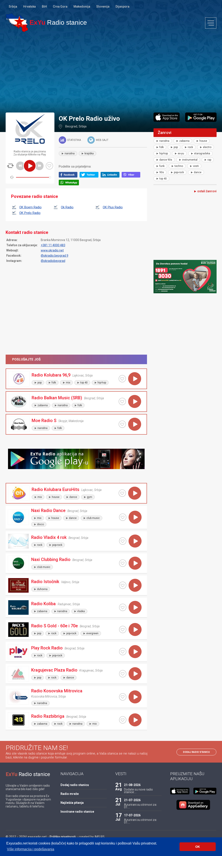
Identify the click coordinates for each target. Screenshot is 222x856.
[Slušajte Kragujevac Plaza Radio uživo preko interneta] (135, 673)
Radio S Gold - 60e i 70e (54, 625)
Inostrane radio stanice (77, 811)
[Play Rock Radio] (18, 651)
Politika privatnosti (63, 837)
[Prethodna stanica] (20, 165)
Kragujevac (86, 670)
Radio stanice (58, 22)
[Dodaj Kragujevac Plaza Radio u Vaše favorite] (122, 673)
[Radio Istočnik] (18, 585)
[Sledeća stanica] (39, 165)
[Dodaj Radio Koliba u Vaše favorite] (122, 607)
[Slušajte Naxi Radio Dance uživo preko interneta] (135, 517)
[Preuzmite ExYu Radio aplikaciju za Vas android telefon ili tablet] (201, 117)
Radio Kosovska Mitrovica (56, 690)
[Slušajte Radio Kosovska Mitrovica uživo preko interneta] (135, 696)
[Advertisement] (111, 72)
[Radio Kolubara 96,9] (18, 378)
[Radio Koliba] (18, 607)
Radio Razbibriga (47, 716)
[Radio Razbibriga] (18, 720)
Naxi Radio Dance (48, 510)
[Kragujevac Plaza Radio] (18, 674)
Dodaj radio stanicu (196, 752)
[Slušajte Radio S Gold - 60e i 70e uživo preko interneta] (135, 629)
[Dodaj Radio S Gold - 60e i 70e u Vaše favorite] (122, 629)
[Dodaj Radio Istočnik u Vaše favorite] (122, 585)
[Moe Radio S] (18, 424)
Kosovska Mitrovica (44, 696)
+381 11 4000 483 (53, 245)
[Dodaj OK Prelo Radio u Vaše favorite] (49, 166)
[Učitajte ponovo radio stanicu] (10, 166)
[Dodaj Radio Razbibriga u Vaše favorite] (122, 720)
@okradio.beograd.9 (54, 255)
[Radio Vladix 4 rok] (18, 541)
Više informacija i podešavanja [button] (30, 849)
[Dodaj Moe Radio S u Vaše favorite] (122, 424)
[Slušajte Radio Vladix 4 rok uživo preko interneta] (135, 541)
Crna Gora (60, 6)
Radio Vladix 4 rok (49, 537)
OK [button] (197, 846)
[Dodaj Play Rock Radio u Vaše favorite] (122, 651)
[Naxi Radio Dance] (18, 517)
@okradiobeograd (53, 261)
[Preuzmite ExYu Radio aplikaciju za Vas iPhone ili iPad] (166, 117)
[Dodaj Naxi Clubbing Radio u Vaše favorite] (122, 563)
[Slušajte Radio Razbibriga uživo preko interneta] (135, 719)
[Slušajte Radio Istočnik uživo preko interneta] (135, 585)
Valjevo (65, 582)
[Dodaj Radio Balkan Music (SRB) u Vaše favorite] (122, 401)
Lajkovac (78, 375)
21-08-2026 (132, 785)
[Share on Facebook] (69, 176)
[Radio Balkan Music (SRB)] (18, 401)
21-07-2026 (132, 800)
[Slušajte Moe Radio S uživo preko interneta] (134, 424)
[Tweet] (90, 176)
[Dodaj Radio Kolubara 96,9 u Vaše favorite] (122, 378)
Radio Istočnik (45, 581)
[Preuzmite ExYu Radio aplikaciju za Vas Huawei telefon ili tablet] (193, 805)
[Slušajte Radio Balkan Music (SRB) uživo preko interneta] (134, 401)
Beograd (71, 126)
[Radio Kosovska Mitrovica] (18, 696)
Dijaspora (122, 6)
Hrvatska (29, 6)
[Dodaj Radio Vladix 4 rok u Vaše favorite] (122, 541)
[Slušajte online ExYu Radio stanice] (17, 22)
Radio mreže (69, 794)
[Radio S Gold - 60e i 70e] (18, 629)
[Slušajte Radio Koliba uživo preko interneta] (135, 607)
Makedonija (81, 6)
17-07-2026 (132, 815)
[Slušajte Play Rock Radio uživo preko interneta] (135, 651)
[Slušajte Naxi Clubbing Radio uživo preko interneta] (135, 563)
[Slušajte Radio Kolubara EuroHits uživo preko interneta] (134, 493)
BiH (44, 6)
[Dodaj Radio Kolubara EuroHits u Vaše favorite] (122, 493)
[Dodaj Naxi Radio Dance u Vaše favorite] (122, 517)
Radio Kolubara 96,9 (51, 375)
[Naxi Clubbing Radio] (18, 563)
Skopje (62, 421)
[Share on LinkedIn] (111, 176)
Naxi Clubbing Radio (50, 559)
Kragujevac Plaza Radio (54, 670)
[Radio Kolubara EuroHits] (18, 493)
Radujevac (64, 604)
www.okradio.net (52, 250)
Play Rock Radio (47, 648)
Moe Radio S (44, 420)
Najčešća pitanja (72, 802)
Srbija (13, 6)
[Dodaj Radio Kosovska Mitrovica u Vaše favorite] (122, 697)
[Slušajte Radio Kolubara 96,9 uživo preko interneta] (134, 378)
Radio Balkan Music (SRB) (57, 397)
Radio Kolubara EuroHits (55, 489)
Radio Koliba (43, 603)
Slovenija (102, 6)
